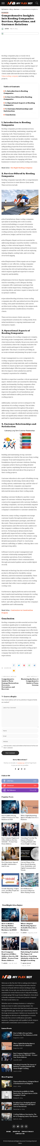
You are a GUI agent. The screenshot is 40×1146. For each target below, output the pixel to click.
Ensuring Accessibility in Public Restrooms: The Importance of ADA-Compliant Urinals (25, 1093)
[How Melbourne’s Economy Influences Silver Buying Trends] (29, 880)
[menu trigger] (4, 3)
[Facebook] (14, 665)
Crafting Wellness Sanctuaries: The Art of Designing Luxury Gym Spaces (25, 1115)
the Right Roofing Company (21, 168)
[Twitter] (19, 665)
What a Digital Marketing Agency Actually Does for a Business (29, 817)
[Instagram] (24, 769)
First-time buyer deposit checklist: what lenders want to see (10, 864)
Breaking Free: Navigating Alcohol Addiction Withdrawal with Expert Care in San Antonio (24, 1104)
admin (7, 28)
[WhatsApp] (29, 665)
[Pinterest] (24, 665)
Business (5, 12)
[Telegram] (34, 665)
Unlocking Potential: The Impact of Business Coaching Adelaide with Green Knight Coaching (29, 841)
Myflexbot (11, 1141)
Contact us (20, 763)
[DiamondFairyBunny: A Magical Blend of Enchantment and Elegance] (7, 1084)
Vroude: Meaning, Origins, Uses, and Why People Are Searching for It (10, 890)
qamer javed (26, 963)
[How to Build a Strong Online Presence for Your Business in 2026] (10, 807)
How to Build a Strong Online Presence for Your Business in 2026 (10, 817)
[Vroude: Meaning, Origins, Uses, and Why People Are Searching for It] (10, 880)
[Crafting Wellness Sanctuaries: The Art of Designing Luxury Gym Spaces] (7, 1117)
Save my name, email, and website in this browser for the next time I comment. (21, 747)
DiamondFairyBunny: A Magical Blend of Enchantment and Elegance (25, 1082)
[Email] (14, 671)
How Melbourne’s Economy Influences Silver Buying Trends (28, 890)
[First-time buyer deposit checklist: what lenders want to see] (10, 853)
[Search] (36, 3)
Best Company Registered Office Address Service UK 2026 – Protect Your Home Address (10, 841)
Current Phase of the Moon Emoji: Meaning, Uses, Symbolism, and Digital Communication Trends (28, 866)
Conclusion (10, 115)
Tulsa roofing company (10, 76)
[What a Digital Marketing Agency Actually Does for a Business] (29, 807)
